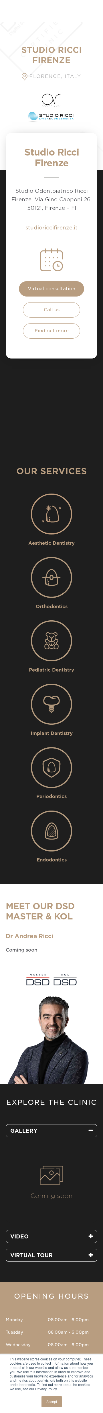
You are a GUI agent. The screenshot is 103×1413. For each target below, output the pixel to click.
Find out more (52, 330)
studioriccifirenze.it (51, 228)
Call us (52, 309)
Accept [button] (51, 1401)
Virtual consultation (51, 288)
